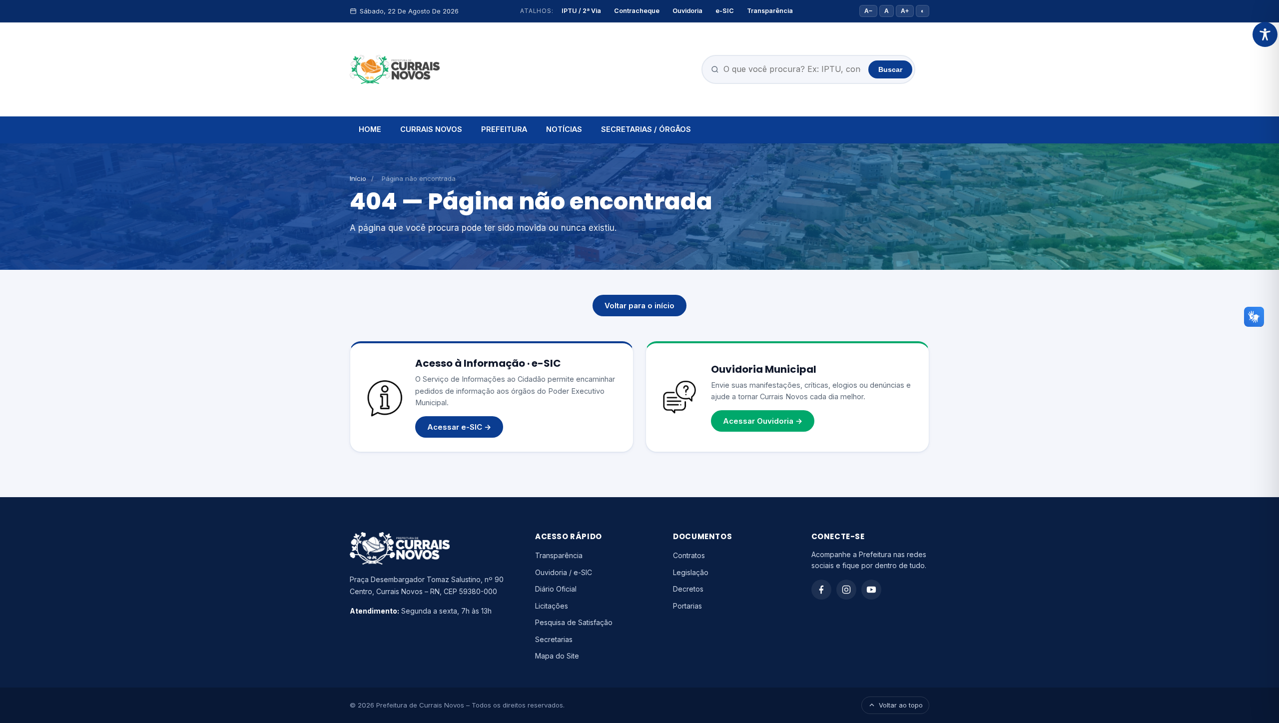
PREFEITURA (504, 129)
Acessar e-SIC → (459, 427)
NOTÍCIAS (564, 129)
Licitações (551, 606)
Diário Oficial (556, 589)
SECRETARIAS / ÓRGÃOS (646, 129)
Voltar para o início (639, 305)
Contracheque (636, 10)
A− (868, 10)
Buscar (890, 69)
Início (358, 178)
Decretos (688, 589)
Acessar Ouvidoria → (762, 421)
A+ (905, 10)
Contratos (689, 555)
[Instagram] (846, 590)
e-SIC (724, 10)
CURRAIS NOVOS (431, 129)
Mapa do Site (557, 656)
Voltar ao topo (901, 705)
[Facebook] (821, 590)
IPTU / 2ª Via (581, 10)
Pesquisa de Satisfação (574, 622)
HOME (370, 129)
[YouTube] (871, 590)
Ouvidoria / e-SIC (563, 572)
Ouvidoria (687, 10)
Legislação (690, 572)
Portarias (687, 606)
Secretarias (554, 639)
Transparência (770, 10)
